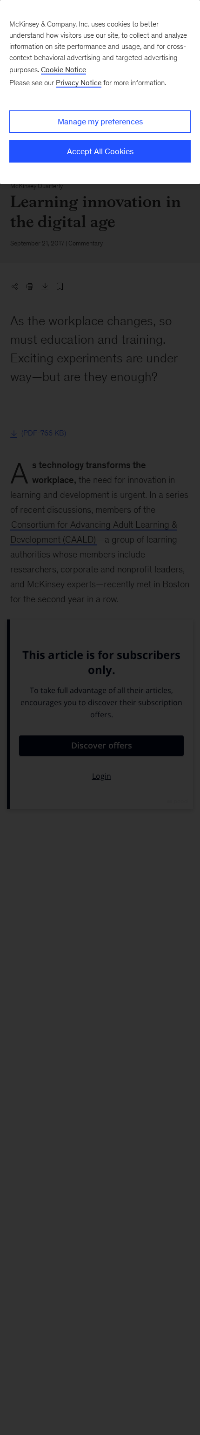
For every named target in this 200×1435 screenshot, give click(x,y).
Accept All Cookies (100, 151)
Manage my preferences (100, 121)
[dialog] (100, 92)
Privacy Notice (78, 83)
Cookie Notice (63, 70)
